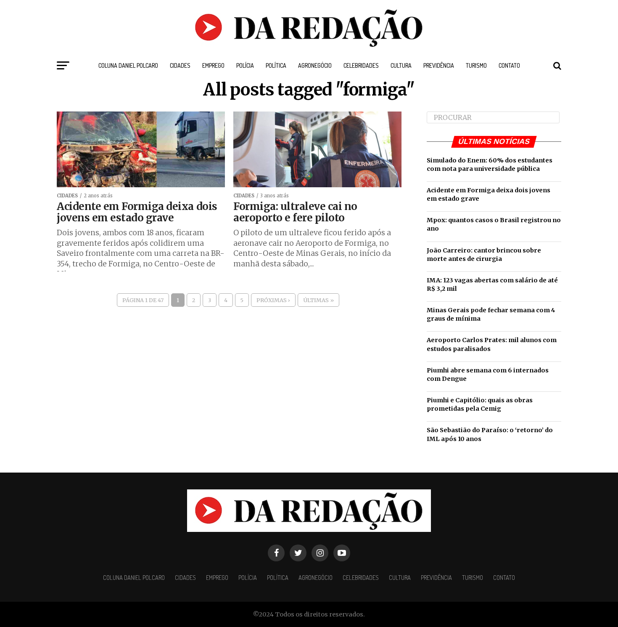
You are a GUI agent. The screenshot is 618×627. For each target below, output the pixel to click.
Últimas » (318, 300)
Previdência (438, 65)
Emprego (213, 65)
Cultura (401, 65)
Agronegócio (315, 65)
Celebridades (361, 65)
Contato (509, 65)
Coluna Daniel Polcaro (128, 65)
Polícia (245, 65)
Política (276, 65)
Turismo (476, 65)
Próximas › (273, 300)
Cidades (180, 65)
